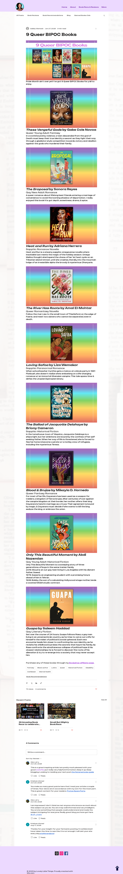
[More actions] (96, 28)
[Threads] (57, 853)
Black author (42, 668)
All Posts (20, 15)
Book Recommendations (53, 15)
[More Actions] (96, 763)
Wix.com (30, 873)
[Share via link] (41, 683)
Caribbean (31, 672)
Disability (89, 668)
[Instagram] (61, 853)
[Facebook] (66, 853)
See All (104, 700)
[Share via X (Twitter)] (31, 683)
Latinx (54, 668)
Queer (62, 668)
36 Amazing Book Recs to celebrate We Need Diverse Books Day (29, 723)
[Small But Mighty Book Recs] (61, 711)
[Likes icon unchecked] (32, 776)
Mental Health (45, 672)
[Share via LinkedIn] (36, 683)
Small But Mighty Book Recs (59, 723)
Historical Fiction (75, 668)
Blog (69, 15)
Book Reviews (33, 15)
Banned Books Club (82, 15)
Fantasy (30, 668)
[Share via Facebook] (27, 683)
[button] (104, 15)
